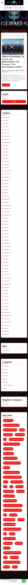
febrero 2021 (6, 306)
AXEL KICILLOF (20, 434)
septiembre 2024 (7, 177)
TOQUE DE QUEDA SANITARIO (12, 552)
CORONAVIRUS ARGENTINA (11, 472)
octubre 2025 (6, 139)
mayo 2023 (6, 227)
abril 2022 (6, 268)
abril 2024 (6, 192)
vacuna (5, 557)
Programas (6, 382)
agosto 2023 (6, 218)
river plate (12, 533)
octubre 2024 (6, 174)
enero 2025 (6, 167)
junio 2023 (6, 224)
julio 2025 (6, 148)
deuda (5, 486)
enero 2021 (6, 309)
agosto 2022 (6, 255)
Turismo (5, 388)
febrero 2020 (6, 331)
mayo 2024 (6, 189)
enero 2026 (6, 133)
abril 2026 (6, 126)
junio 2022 (6, 262)
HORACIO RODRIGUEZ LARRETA (13, 505)
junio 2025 (6, 151)
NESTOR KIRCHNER (9, 519)
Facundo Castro (20, 491)
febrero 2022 (6, 274)
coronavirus (6, 467)
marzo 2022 (6, 271)
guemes (14, 70)
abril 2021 (6, 300)
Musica (5, 378)
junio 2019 (6, 334)
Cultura (5, 369)
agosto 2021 (6, 287)
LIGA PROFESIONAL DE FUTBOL (12, 510)
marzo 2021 (6, 303)
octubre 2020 (6, 318)
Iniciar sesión (6, 350)
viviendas (15, 567)
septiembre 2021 (7, 284)
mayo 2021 (6, 296)
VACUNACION (14, 557)
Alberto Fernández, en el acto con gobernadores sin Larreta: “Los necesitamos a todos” (13, 61)
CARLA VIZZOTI (8, 448)
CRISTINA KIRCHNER (17, 481)
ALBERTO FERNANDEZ (10, 430)
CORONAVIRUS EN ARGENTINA (12, 477)
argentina (22, 430)
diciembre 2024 (7, 170)
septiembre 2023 (7, 214)
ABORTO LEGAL (8, 420)
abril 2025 (6, 158)
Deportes (6, 372)
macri (5, 515)
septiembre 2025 (7, 142)
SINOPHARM (18, 543)
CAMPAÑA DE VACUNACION (11, 444)
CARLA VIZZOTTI (8, 453)
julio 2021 (6, 290)
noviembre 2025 (7, 136)
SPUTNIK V (7, 548)
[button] (2, 2)
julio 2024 (6, 183)
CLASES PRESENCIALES (10, 458)
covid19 (6, 481)
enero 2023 (6, 240)
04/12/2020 (7, 70)
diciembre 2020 (7, 312)
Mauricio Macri (13, 515)
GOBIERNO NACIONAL (10, 500)
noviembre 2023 (7, 208)
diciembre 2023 (7, 205)
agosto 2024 (6, 180)
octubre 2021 (6, 281)
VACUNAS (6, 567)
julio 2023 (6, 221)
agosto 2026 (6, 117)
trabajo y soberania (8, 385)
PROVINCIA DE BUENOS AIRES (12, 529)
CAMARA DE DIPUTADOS (16, 439)
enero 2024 (6, 202)
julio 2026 (6, 120)
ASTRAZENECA (8, 434)
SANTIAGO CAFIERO (9, 538)
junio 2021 (6, 293)
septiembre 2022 (7, 252)
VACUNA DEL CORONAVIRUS (12, 562)
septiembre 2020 (7, 322)
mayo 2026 (6, 123)
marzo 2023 (6, 233)
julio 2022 (6, 259)
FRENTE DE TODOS (9, 496)
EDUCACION (19, 486)
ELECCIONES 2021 (8, 491)
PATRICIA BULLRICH (9, 524)
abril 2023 (6, 230)
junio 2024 (6, 186)
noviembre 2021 (7, 277)
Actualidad (6, 366)
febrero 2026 (6, 129)
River (5, 533)
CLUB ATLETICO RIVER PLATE (12, 463)
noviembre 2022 (7, 246)
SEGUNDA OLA (8, 543)
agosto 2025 (6, 145)
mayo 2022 (6, 265)
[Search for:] (14, 98)
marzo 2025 (6, 161)
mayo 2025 (6, 155)
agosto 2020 (6, 325)
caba (5, 439)
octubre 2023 (6, 211)
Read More (7, 84)
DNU (11, 486)
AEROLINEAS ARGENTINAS (11, 425)
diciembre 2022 (7, 243)
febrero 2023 (6, 237)
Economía (6, 375)
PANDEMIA (21, 519)
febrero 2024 (6, 199)
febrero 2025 (6, 164)
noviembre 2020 (7, 315)
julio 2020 (6, 328)
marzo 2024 (6, 196)
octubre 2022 (6, 249)
